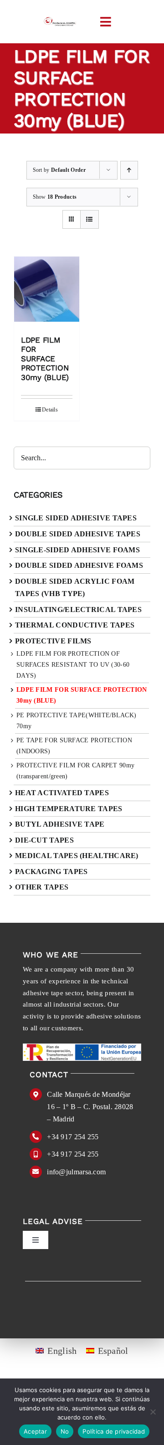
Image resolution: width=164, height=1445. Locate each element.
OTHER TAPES (41, 887)
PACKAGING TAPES (51, 871)
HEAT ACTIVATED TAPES (62, 793)
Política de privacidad (113, 1431)
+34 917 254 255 (73, 1137)
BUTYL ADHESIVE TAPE (60, 824)
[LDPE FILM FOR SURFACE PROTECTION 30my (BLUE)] (46, 291)
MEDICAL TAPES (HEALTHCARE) (76, 855)
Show (55, 197)
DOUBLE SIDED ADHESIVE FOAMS (79, 565)
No (65, 1431)
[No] (152, 1411)
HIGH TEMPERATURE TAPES (69, 808)
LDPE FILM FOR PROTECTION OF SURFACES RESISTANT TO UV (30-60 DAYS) (72, 664)
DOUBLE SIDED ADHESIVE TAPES (77, 534)
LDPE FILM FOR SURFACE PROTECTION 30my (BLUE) (45, 358)
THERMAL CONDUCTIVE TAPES (74, 625)
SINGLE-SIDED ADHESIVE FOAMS (77, 550)
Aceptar (35, 1431)
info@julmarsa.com (76, 1172)
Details (50, 409)
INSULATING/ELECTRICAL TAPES (78, 609)
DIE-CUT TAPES (44, 840)
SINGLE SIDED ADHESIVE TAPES (76, 518)
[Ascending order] (129, 170)
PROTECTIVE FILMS (53, 641)
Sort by (59, 170)
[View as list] (89, 219)
